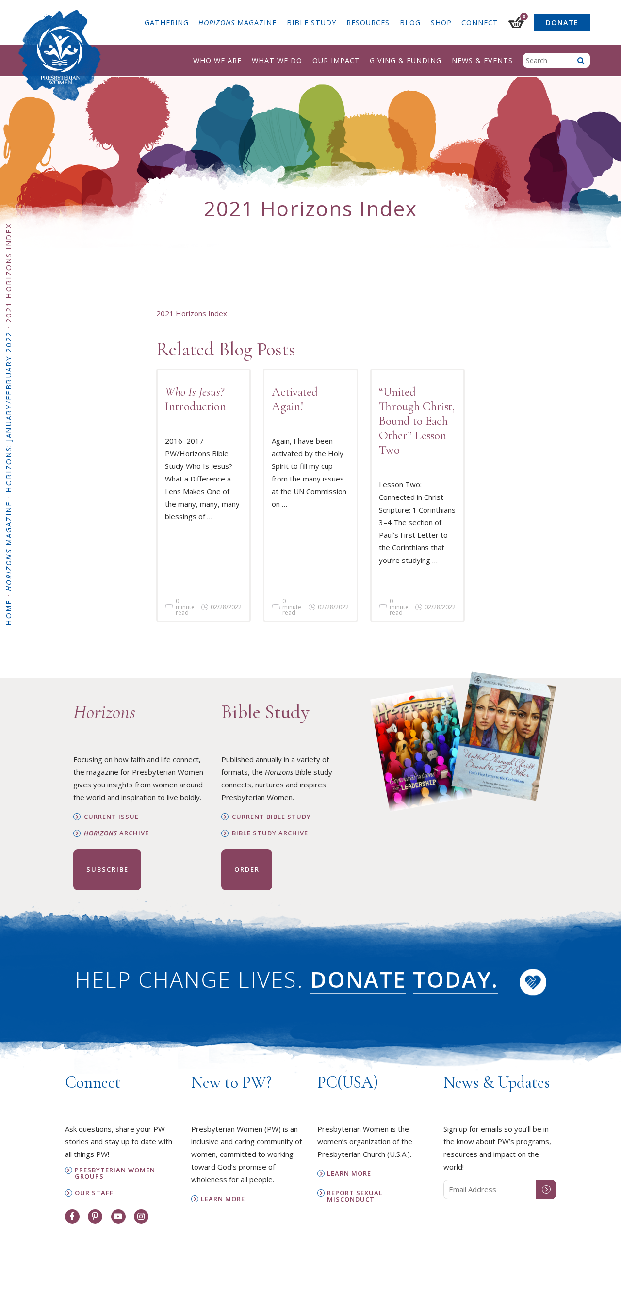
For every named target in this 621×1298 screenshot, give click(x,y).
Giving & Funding (405, 60)
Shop (441, 22)
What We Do (277, 60)
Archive (116, 833)
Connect (479, 22)
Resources (368, 22)
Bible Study (311, 22)
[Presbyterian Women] (59, 55)
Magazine (237, 22)
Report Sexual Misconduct (355, 1196)
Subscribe (107, 869)
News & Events (482, 60)
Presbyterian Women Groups (115, 1173)
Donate (562, 22)
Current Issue (111, 817)
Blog (410, 22)
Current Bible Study (271, 817)
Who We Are (217, 60)
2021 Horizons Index (191, 313)
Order (247, 869)
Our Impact (336, 60)
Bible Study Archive (270, 833)
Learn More (223, 1199)
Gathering (167, 22)
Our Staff (94, 1193)
